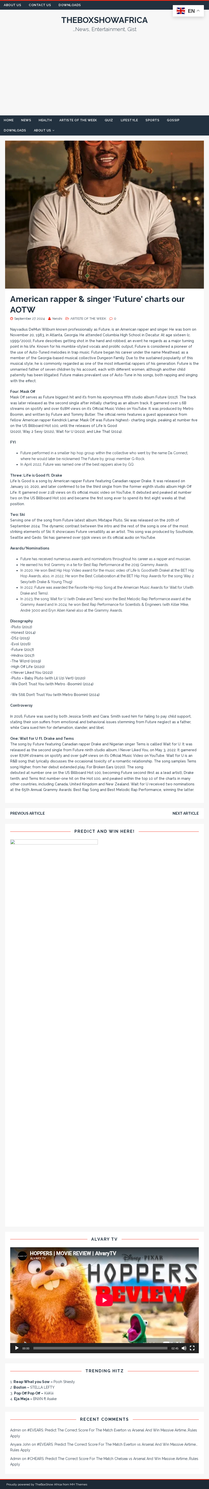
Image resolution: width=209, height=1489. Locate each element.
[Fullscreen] (192, 1348)
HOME (9, 120)
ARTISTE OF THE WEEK (78, 120)
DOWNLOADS (15, 130)
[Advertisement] (104, 77)
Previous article (27, 813)
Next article (186, 813)
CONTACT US (40, 5)
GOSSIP (173, 120)
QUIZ (109, 120)
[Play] (16, 1348)
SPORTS (152, 120)
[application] (104, 1300)
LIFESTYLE (129, 120)
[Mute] (184, 1348)
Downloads (70, 5)
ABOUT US (12, 5)
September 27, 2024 (29, 318)
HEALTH (45, 120)
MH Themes (78, 1484)
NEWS (26, 120)
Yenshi (57, 318)
